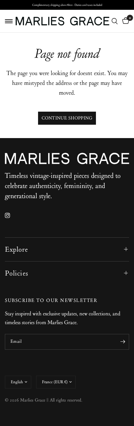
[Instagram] (12, 215)
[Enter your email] (122, 342)
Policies (16, 273)
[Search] (114, 21)
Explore (16, 249)
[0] (124, 21)
